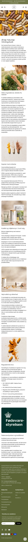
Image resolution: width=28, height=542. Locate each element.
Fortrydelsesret (4, 499)
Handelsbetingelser (6, 497)
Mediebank (4, 509)
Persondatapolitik (5, 504)
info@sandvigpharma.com (10, 481)
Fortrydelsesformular (6, 502)
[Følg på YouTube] (9, 530)
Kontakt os (18, 497)
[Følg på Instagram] (6, 530)
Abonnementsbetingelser (6, 493)
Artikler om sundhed (20, 492)
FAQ (16, 495)
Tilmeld (18, 523)
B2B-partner (4, 507)
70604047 (8, 476)
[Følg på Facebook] (2, 530)
